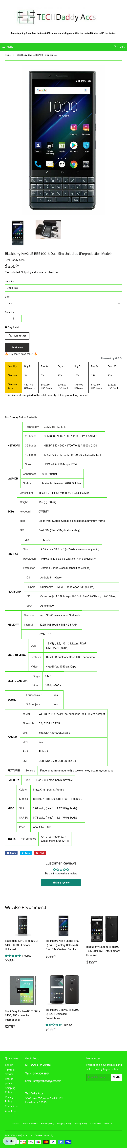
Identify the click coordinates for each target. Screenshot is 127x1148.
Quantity (9, 312)
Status (27, 483)
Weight (24, 502)
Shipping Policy (64, 1123)
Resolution (29, 558)
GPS (25, 732)
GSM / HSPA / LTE (54, 426)
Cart (122, 46)
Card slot (29, 615)
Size (25, 549)
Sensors (30, 770)
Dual (33, 645)
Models (23, 798)
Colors (23, 789)
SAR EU (23, 817)
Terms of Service (30, 1123)
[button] (13, 955)
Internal (28, 624)
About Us (10, 1111)
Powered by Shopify (44, 1135)
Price (22, 827)
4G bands (30, 454)
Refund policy (47, 1123)
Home (8, 55)
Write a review (61, 882)
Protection (29, 568)
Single (36, 676)
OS (28, 577)
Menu (10, 46)
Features (36, 657)
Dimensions (26, 492)
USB (24, 761)
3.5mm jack (33, 704)
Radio (25, 751)
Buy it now (17, 347)
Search (9, 1064)
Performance (28, 838)
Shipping (26, 272)
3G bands (30, 445)
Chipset (30, 587)
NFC (24, 742)
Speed (28, 464)
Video (34, 666)
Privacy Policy (80, 1123)
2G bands (30, 436)
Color (7, 296)
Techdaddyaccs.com (22, 1135)
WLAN (26, 714)
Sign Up (116, 1077)
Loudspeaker (33, 695)
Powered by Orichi (111, 358)
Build (22, 520)
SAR (21, 808)
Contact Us (11, 1106)
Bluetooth (28, 723)
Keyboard (25, 511)
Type (26, 540)
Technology (32, 426)
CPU (28, 596)
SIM (22, 530)
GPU (29, 605)
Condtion (9, 281)
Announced (29, 474)
